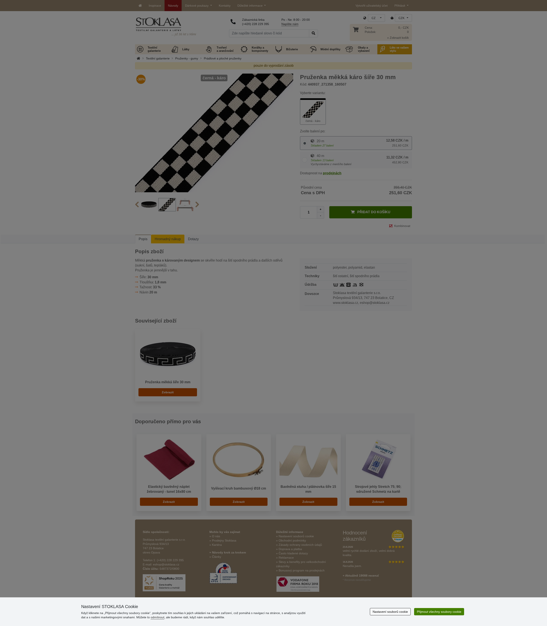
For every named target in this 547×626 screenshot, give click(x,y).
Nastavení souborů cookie (390, 611)
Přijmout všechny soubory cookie (439, 611)
